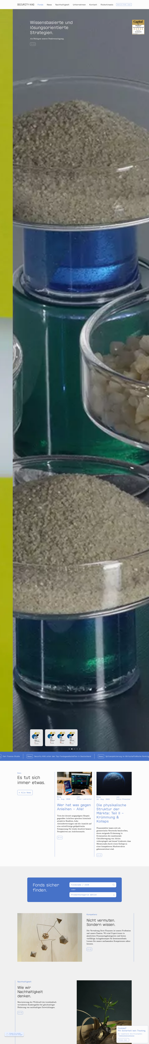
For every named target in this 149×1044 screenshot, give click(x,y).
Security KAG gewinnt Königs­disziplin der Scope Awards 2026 (31, 756)
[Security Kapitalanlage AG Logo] (25, 4)
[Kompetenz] (65, 44)
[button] (7, 1034)
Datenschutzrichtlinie (126, 1035)
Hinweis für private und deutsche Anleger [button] (15, 1034)
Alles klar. (123, 1040)
